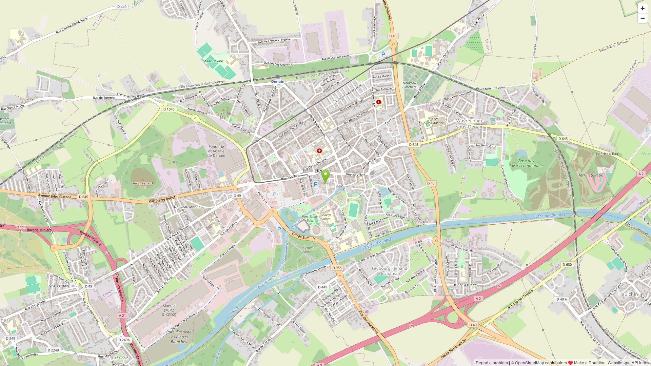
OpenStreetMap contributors (541, 362)
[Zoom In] (643, 8)
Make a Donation (590, 362)
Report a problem (492, 362)
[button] (325, 176)
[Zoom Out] (643, 18)
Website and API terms (628, 362)
